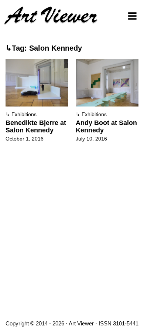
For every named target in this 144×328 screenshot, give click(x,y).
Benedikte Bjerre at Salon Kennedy (36, 126)
